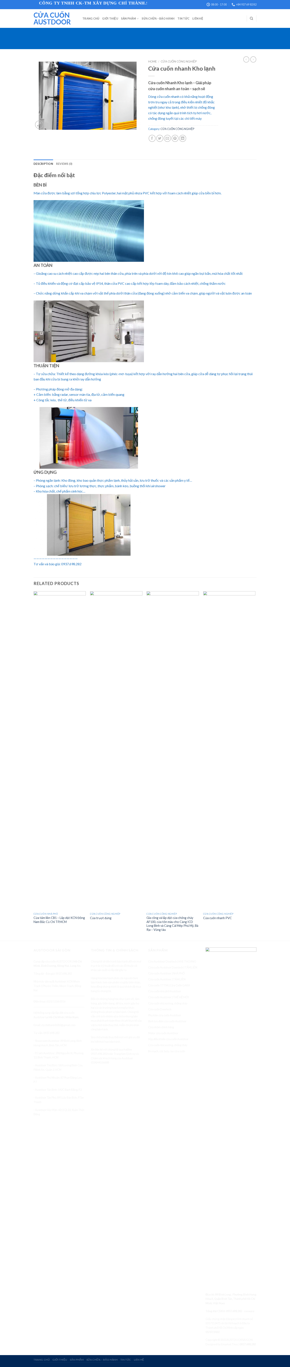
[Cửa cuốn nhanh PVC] (229, 750)
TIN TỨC (183, 18)
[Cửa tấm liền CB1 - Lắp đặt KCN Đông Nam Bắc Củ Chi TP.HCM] (60, 750)
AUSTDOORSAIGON (240, 1339)
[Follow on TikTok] (217, 1273)
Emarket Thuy (229, 1344)
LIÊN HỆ (197, 18)
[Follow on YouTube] (224, 1273)
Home (152, 61)
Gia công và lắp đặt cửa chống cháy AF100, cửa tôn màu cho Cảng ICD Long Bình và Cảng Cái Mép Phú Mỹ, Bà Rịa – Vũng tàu (172, 923)
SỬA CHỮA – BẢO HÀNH (158, 18)
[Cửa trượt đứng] (116, 750)
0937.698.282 (234, 1311)
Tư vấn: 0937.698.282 (46, 1033)
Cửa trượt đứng (100, 918)
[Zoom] (39, 125)
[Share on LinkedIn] (182, 138)
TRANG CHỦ (90, 18)
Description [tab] (43, 163)
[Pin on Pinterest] (175, 138)
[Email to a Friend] (167, 138)
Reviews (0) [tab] (64, 163)
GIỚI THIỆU (110, 18)
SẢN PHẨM (128, 18)
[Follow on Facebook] (209, 1273)
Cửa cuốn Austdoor (52, 18)
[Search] (251, 18)
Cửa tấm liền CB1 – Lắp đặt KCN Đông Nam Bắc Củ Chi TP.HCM (59, 920)
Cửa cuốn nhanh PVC (217, 918)
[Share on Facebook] (152, 138)
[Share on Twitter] (159, 138)
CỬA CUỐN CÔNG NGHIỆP (179, 61)
